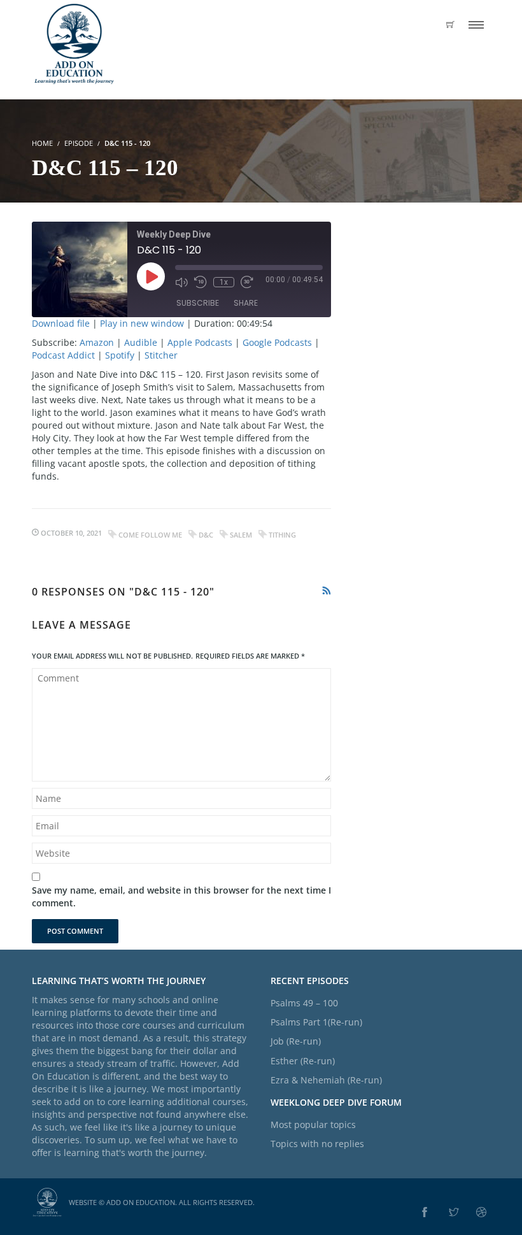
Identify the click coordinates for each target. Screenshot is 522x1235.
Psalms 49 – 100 (304, 1003)
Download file (61, 323)
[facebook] (424, 1213)
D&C (206, 534)
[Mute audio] (181, 282)
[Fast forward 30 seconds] (247, 282)
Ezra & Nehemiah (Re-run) (326, 1080)
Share (246, 302)
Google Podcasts (277, 342)
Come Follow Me (150, 534)
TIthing (282, 534)
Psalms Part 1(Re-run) (316, 1022)
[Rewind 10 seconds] (200, 282)
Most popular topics (313, 1124)
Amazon (97, 342)
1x (224, 282)
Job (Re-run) (296, 1041)
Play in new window (142, 323)
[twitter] (454, 1213)
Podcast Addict (63, 355)
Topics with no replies (317, 1144)
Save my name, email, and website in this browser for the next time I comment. (181, 896)
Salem (241, 534)
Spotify (119, 355)
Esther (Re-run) (303, 1061)
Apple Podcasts (199, 342)
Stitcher (161, 355)
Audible (140, 342)
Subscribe (197, 302)
